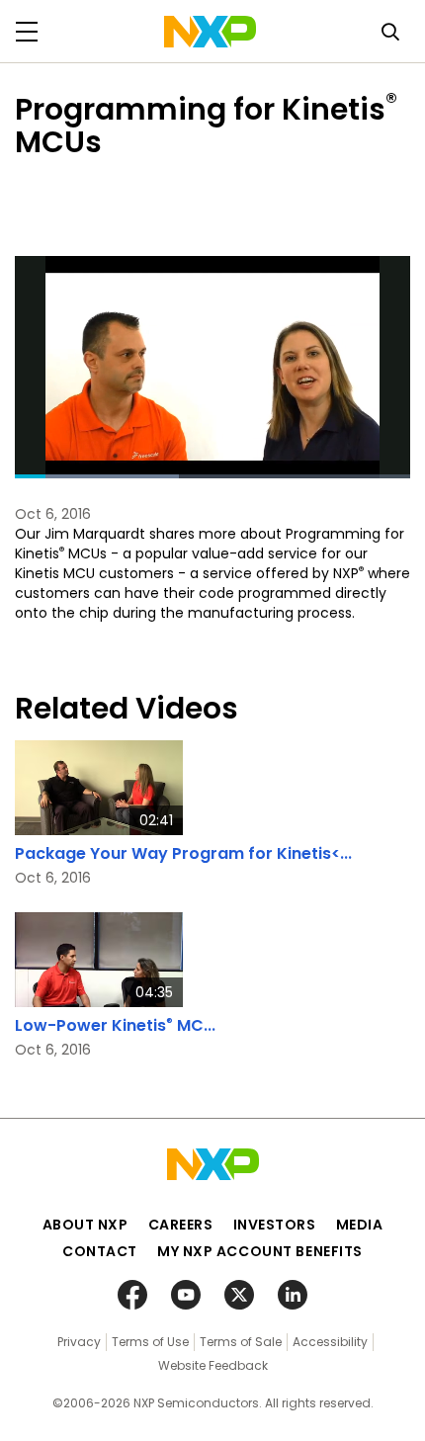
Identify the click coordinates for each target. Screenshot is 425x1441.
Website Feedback (213, 1365)
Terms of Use (150, 1341)
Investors (274, 1224)
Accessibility (330, 1341)
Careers (180, 1224)
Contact (99, 1251)
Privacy (79, 1341)
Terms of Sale (241, 1341)
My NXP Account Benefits (260, 1251)
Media (359, 1224)
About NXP (85, 1224)
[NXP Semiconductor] (210, 31)
